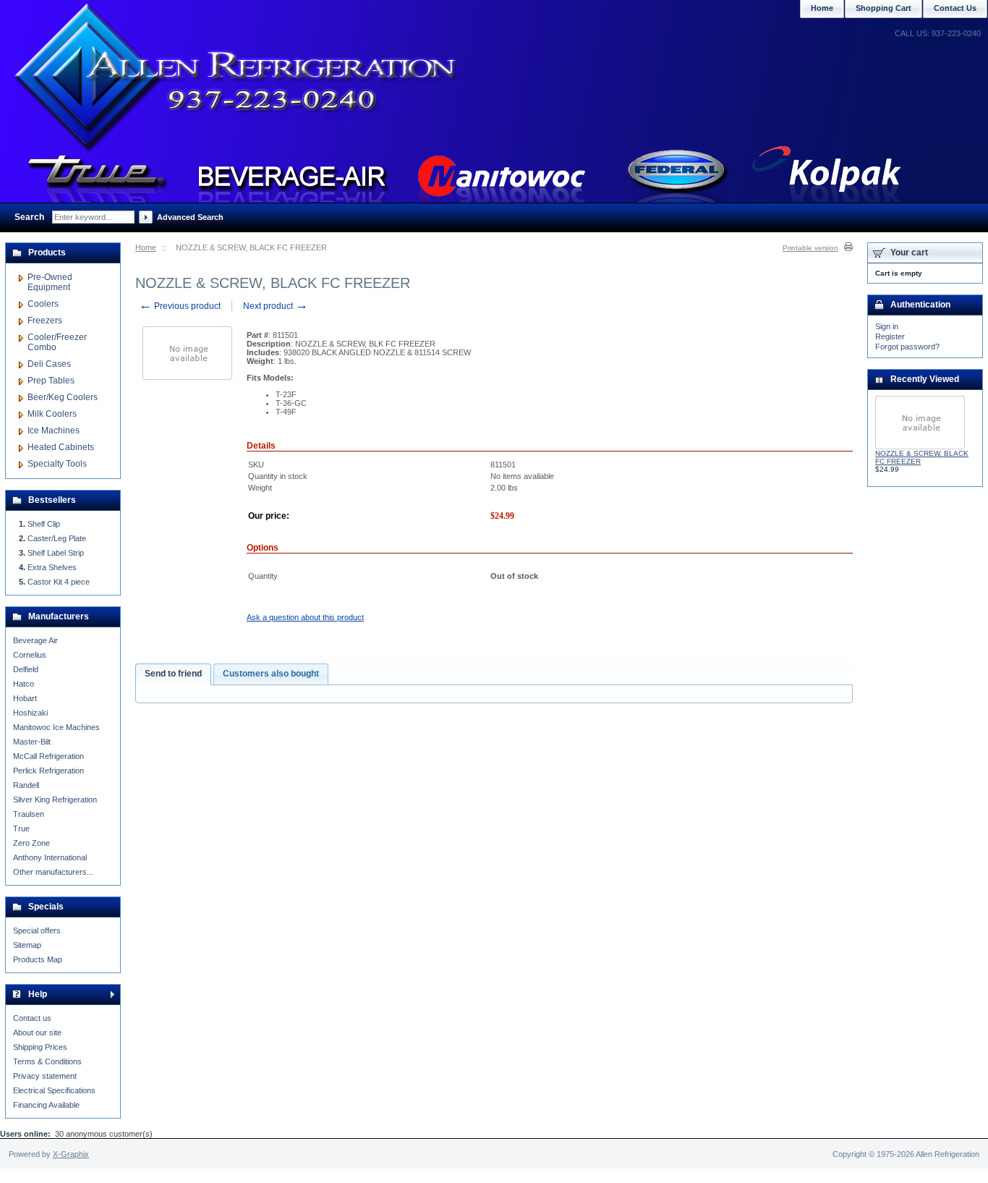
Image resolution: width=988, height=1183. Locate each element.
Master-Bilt (32, 741)
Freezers (44, 320)
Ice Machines (53, 430)
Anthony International (50, 857)
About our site (37, 1032)
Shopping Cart (883, 8)
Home (145, 247)
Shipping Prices (40, 1047)
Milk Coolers (52, 414)
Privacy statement (45, 1076)
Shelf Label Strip (55, 552)
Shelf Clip (43, 524)
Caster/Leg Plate (56, 538)
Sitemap (27, 945)
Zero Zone (31, 843)
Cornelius (29, 654)
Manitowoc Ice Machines (56, 727)
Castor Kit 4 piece (58, 581)
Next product (275, 306)
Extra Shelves (52, 567)
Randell (26, 785)
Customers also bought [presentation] (271, 674)
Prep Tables (50, 381)
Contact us (32, 1018)
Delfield (25, 669)
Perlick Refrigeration (48, 770)
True (21, 828)
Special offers (37, 930)
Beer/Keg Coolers (62, 397)
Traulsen (28, 814)
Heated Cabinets (60, 447)
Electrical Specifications (54, 1090)
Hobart (25, 698)
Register (890, 336)
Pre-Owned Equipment (49, 282)
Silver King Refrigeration (55, 799)
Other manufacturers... (53, 872)
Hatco (23, 683)
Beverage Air (35, 640)
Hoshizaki (30, 712)
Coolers (43, 304)
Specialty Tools (57, 464)
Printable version (810, 248)
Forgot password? (907, 346)
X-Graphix (71, 1154)
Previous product (180, 306)
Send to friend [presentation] (173, 674)
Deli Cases (49, 364)
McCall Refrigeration (48, 756)
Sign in (886, 326)
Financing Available (46, 1105)
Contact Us (955, 8)
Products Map (37, 959)
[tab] (173, 674)
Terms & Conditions (47, 1061)
